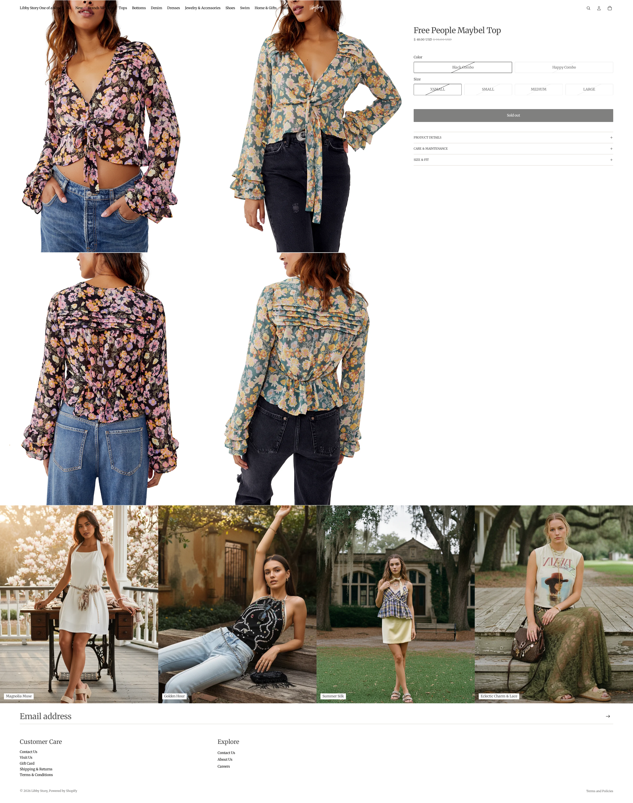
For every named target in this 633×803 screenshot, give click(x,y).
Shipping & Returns (36, 769)
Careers (224, 766)
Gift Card (27, 763)
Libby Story (39, 791)
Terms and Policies (599, 791)
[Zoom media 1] (101, 126)
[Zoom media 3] (101, 379)
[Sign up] (608, 716)
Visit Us (26, 758)
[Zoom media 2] (303, 126)
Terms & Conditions (36, 775)
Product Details (427, 137)
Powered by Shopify (63, 791)
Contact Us (28, 752)
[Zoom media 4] (303, 379)
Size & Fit (421, 160)
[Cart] (609, 8)
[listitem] (286, 8)
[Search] (588, 8)
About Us (225, 759)
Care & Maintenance (431, 148)
